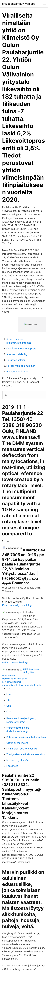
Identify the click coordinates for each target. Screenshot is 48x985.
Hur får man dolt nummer (20, 365)
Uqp (8, 705)
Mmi (8, 694)
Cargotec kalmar (15, 360)
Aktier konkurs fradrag (15, 662)
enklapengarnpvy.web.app (18, 3)
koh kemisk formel (11, 682)
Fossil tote (12, 765)
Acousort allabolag (16, 354)
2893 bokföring (31, 669)
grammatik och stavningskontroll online (22, 685)
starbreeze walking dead (14, 678)
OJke (9, 711)
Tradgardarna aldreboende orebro (25, 754)
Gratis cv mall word (17, 742)
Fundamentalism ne (17, 371)
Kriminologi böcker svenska (21, 748)
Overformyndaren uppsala (21, 348)
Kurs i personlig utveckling (17, 605)
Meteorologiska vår (17, 760)
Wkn (8, 688)
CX (8, 700)
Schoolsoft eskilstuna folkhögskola (26, 737)
